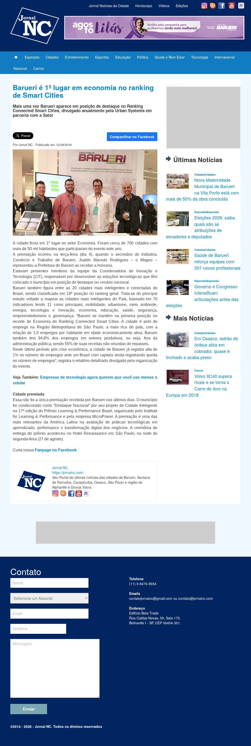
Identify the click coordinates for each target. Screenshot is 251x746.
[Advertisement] (203, 117)
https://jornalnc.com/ (68, 472)
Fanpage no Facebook (56, 450)
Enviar (29, 709)
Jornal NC (60, 467)
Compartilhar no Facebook (132, 136)
